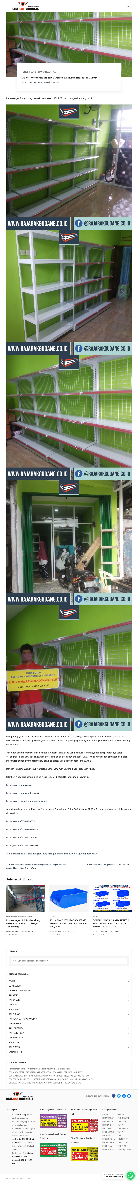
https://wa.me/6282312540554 (22, 837)
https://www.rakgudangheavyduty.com (26, 801)
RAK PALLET (14, 1042)
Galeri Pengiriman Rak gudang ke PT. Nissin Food (108, 865)
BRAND (12, 981)
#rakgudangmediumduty (60, 853)
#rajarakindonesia (15, 853)
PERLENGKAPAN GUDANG (20, 991)
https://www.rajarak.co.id (19, 785)
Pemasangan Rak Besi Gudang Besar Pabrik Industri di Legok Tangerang (23, 923)
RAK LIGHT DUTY (16, 1028)
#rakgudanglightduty (36, 853)
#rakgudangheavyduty (86, 853)
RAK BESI (13, 1005)
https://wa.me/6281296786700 (22, 829)
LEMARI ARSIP (15, 986)
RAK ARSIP (13, 995)
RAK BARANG (14, 1000)
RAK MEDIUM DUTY (17, 1033)
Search (128, 6)
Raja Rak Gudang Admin (39, 82)
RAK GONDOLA (15, 1009)
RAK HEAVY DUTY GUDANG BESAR (23, 1019)
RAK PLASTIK (14, 1047)
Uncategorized (15, 1052)
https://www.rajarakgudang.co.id (23, 793)
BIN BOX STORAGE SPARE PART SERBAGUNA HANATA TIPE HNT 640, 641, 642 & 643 (45, 1083)
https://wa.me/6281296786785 (22, 845)
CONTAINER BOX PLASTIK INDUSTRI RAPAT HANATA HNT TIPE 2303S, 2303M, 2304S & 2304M (111, 923)
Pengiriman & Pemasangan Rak (39, 72)
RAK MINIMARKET (16, 1038)
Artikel (52, 916)
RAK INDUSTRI (15, 1024)
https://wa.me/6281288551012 (22, 821)
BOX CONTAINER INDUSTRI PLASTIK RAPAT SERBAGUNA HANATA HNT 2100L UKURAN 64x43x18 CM (51, 1079)
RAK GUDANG (14, 1014)
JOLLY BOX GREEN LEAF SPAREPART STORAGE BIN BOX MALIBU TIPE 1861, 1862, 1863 (68, 923)
